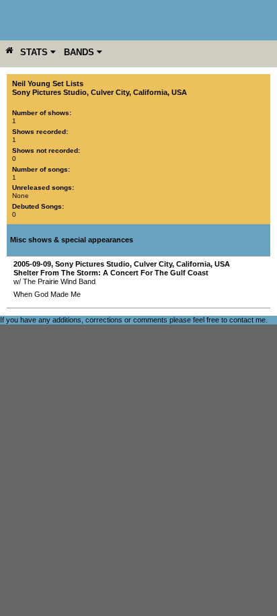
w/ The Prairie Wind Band (54, 281)
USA (179, 92)
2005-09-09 (32, 264)
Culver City (110, 92)
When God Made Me (47, 294)
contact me (247, 320)
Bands (80, 52)
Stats (35, 52)
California (150, 92)
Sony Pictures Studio (49, 92)
